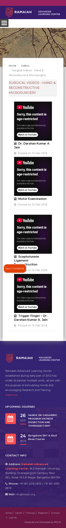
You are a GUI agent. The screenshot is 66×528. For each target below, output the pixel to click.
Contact (55, 513)
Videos (24, 65)
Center (18, 513)
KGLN (57, 522)
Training (30, 513)
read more (11, 394)
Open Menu (4, 23)
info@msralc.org (25, 494)
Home (12, 65)
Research (43, 513)
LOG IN (13, 517)
